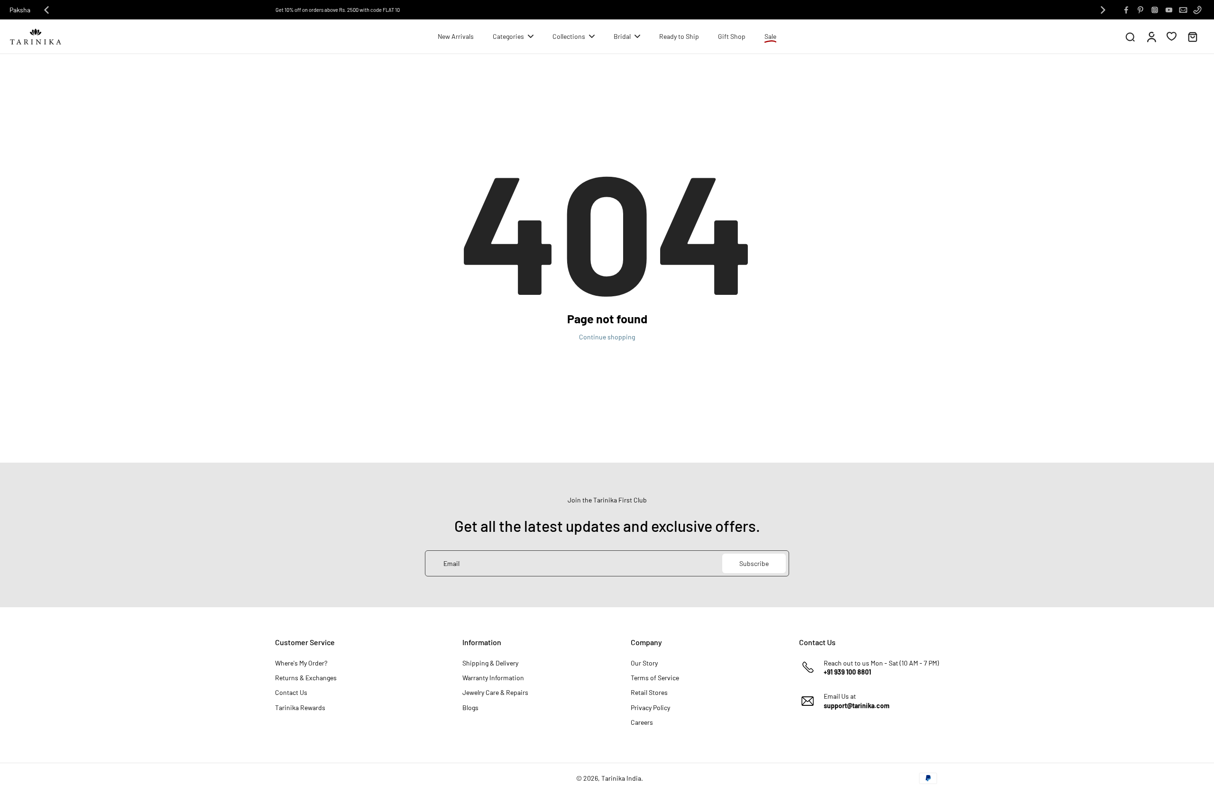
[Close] (762, 324)
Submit (690, 469)
